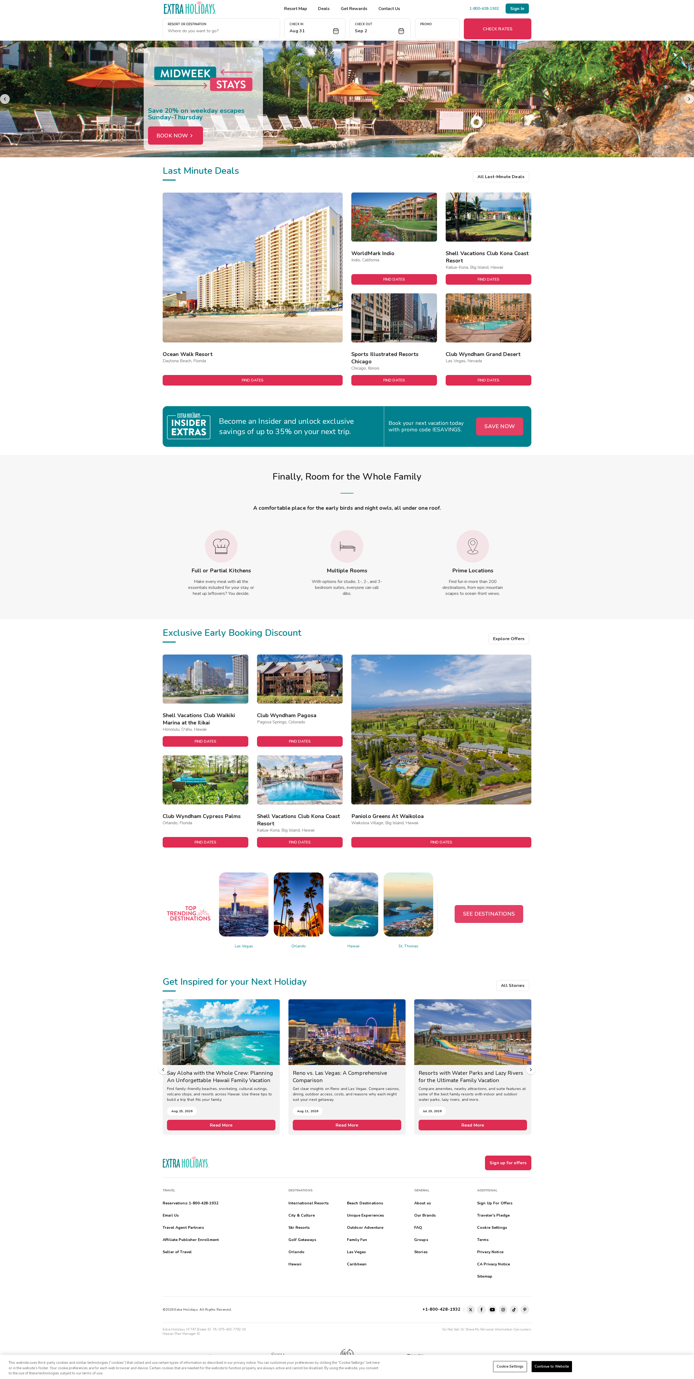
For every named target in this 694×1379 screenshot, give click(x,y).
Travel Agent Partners (183, 1227)
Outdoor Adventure (365, 1227)
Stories (421, 1252)
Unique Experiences (365, 1215)
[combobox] (221, 31)
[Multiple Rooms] (347, 546)
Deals (324, 9)
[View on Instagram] (503, 1309)
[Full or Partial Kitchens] (221, 546)
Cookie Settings (510, 1366)
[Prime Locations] (473, 546)
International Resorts (308, 1203)
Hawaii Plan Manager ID (181, 1334)
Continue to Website (552, 1366)
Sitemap (484, 1276)
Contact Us (389, 9)
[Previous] (5, 99)
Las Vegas (244, 946)
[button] (314, 28)
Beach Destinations (365, 1203)
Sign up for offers (508, 1163)
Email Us (171, 1215)
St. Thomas (408, 946)
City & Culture (301, 1215)
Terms (483, 1239)
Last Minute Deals (201, 171)
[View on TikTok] (514, 1309)
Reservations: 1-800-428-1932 (190, 1203)
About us (422, 1203)
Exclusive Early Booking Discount (232, 633)
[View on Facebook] (481, 1309)
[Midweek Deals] (347, 99)
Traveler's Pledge (493, 1215)
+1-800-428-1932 (442, 1309)
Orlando (298, 946)
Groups (421, 1239)
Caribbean (357, 1264)
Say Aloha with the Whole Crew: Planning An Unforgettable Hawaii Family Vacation (220, 1076)
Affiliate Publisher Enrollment (191, 1239)
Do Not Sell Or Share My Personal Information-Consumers (486, 1329)
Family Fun (357, 1239)
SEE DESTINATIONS (489, 914)
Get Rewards (354, 9)
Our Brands (425, 1215)
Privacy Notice (490, 1252)
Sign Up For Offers (495, 1203)
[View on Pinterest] (524, 1309)
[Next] (689, 99)
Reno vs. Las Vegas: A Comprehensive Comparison (340, 1076)
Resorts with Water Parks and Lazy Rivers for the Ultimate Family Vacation (471, 1076)
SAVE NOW (499, 426)
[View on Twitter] (470, 1309)
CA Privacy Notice (493, 1264)
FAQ (418, 1227)
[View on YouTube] (492, 1309)
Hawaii (354, 946)
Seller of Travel (177, 1252)
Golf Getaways (302, 1239)
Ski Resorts (299, 1227)
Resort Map (295, 9)
